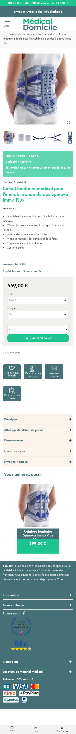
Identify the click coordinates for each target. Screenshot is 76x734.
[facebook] (21, 650)
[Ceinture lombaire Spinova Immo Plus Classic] (38, 505)
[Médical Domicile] (37, 24)
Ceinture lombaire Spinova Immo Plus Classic (38, 534)
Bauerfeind (19, 182)
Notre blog (10, 661)
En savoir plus (11, 352)
